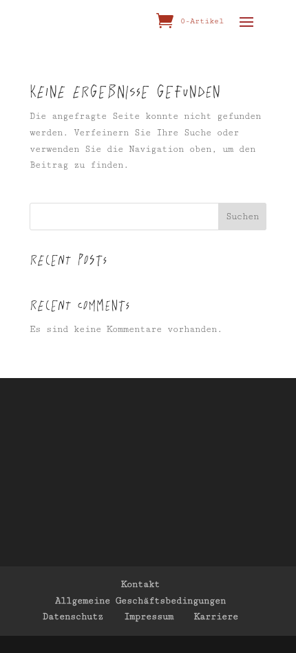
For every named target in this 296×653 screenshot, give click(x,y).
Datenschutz (73, 616)
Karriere (216, 616)
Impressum (148, 616)
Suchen (242, 216)
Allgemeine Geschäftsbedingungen (140, 600)
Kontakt (140, 584)
